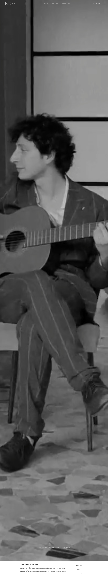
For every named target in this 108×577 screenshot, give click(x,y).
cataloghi (52, 3)
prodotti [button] (34, 3)
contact (74, 3)
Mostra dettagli (78, 572)
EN (102, 3)
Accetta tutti (79, 565)
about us (58, 3)
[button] (94, 3)
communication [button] (66, 3)
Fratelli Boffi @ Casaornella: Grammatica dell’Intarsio (54, 547)
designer (46, 3)
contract (40, 3)
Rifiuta (78, 569)
